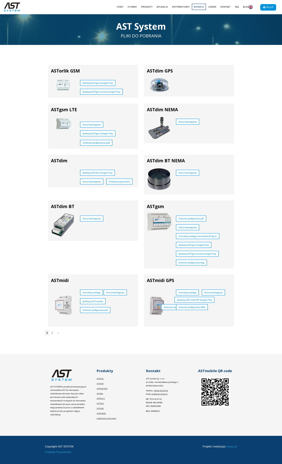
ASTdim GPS (160, 71)
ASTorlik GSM (65, 71)
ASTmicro (101, 398)
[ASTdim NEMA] (158, 129)
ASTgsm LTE (64, 110)
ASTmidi (60, 280)
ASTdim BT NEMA (166, 161)
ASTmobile (101, 413)
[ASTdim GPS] (158, 86)
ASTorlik (100, 408)
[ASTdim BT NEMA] (158, 180)
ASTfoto (100, 403)
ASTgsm (155, 206)
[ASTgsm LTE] (62, 125)
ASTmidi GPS (160, 280)
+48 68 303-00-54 (160, 390)
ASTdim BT (62, 206)
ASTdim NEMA (162, 110)
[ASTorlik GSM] (62, 86)
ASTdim (59, 161)
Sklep (269, 7)
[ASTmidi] (62, 306)
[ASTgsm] (158, 222)
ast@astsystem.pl (159, 394)
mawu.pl (231, 446)
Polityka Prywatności (58, 452)
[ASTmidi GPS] (158, 306)
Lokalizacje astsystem (106, 418)
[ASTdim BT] (62, 226)
